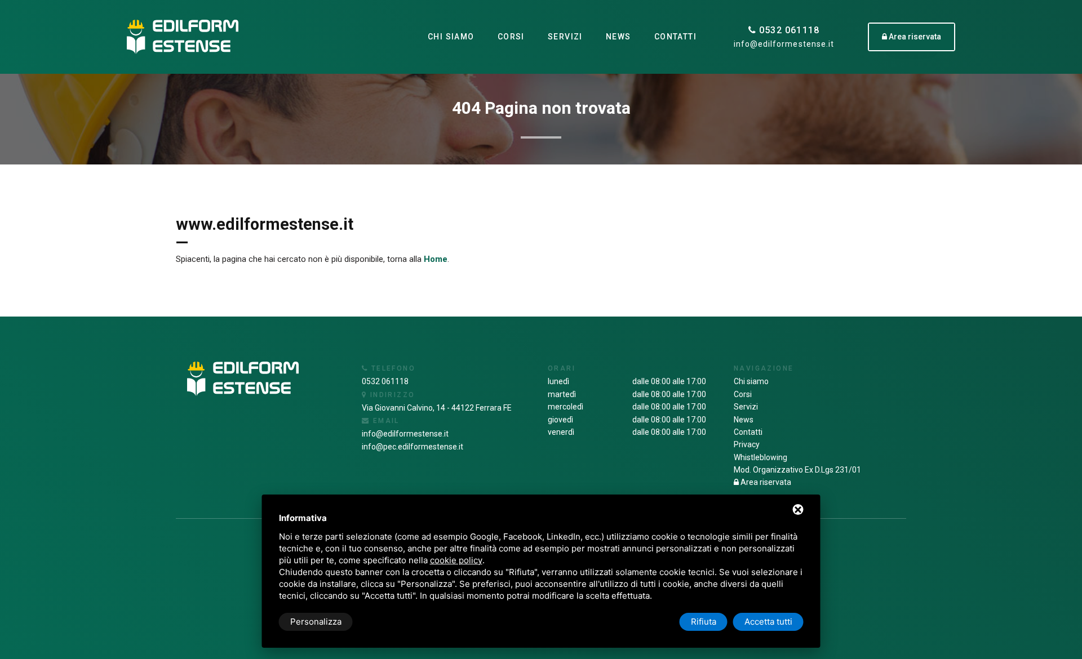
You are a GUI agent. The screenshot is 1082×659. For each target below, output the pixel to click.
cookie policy (456, 560)
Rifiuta (703, 621)
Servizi (565, 36)
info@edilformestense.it (784, 43)
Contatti (675, 36)
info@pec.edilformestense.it (412, 446)
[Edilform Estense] (182, 37)
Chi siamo (451, 36)
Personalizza (316, 621)
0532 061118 (787, 30)
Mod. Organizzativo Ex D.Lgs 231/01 (797, 469)
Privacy (747, 444)
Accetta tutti (768, 621)
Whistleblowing (760, 457)
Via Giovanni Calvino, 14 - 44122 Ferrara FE (437, 407)
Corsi (511, 36)
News (618, 36)
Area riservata (765, 482)
